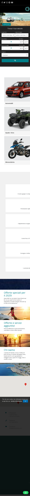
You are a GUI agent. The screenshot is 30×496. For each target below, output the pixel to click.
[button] (1, 19)
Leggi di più (6, 24)
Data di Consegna (5, 45)
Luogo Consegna (18, 32)
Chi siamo (9, 349)
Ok (25, 401)
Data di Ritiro (4, 38)
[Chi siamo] (15, 369)
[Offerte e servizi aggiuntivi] (15, 340)
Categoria (4, 52)
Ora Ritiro (21, 38)
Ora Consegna (22, 45)
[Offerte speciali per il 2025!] (15, 313)
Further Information (16, 401)
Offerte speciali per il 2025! (14, 294)
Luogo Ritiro (4, 32)
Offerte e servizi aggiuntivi (13, 324)
